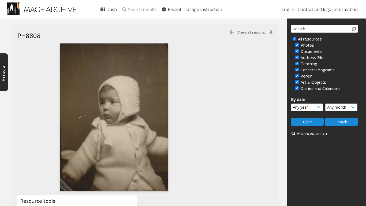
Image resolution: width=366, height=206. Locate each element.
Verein (306, 76)
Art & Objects (313, 82)
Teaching (308, 63)
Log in (288, 9)
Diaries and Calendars (320, 88)
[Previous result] (232, 32)
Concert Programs (317, 69)
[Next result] (271, 32)
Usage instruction (204, 9)
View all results (251, 32)
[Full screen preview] (113, 117)
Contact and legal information (328, 9)
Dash (111, 9)
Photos (307, 45)
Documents (311, 51)
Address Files (313, 57)
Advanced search (312, 133)
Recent (174, 9)
